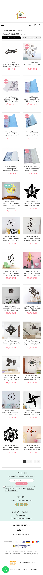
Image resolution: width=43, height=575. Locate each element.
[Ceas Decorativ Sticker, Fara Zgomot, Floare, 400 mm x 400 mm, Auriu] (11, 191)
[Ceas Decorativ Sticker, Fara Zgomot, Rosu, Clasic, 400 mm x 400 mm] (32, 434)
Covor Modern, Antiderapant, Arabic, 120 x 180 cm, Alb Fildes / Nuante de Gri (11, 99)
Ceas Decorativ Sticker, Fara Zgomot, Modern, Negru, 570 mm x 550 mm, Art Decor (32, 413)
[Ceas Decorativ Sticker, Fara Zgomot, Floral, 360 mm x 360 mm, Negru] (32, 191)
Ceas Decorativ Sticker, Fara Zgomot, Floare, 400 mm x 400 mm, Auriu (11, 204)
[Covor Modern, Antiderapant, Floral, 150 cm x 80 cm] (11, 121)
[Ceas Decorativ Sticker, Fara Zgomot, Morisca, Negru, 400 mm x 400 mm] (11, 434)
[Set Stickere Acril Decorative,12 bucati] (32, 51)
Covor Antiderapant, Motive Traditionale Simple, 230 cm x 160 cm (32, 169)
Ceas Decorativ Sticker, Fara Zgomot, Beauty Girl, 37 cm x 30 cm (11, 378)
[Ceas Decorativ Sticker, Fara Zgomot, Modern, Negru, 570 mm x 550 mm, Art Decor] (32, 400)
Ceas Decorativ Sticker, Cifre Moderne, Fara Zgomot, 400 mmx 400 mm (11, 413)
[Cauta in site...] (40, 25)
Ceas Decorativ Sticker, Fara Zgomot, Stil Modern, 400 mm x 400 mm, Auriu (32, 273)
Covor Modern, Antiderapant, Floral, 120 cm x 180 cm (31, 99)
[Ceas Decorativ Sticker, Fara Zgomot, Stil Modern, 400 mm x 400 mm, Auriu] (32, 260)
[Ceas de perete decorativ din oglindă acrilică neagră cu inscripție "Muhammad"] (11, 295)
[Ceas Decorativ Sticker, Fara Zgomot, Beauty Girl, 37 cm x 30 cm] (11, 365)
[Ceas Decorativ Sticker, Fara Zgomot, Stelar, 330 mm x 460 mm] (11, 260)
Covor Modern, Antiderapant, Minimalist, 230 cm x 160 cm (11, 169)
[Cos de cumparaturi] (35, 25)
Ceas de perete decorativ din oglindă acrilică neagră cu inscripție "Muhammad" (11, 308)
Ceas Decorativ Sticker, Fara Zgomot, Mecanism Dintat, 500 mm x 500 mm (32, 308)
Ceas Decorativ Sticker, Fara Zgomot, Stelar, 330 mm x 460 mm (11, 273)
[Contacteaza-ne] (29, 25)
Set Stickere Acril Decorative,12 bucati (32, 63)
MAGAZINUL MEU (21, 525)
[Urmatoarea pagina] (38, 461)
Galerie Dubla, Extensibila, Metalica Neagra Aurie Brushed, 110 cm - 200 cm (11, 64)
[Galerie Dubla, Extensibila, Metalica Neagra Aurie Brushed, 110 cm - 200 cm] (11, 51)
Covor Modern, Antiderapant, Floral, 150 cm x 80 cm (11, 134)
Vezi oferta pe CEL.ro (27, 562)
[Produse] (3, 25)
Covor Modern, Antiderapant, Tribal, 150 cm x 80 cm (31, 134)
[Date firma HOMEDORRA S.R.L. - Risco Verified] (21, 569)
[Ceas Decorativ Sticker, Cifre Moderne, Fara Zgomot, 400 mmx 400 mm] (11, 400)
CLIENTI (21, 530)
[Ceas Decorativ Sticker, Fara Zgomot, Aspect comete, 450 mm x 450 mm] (32, 365)
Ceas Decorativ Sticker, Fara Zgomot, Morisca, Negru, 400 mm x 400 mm (11, 447)
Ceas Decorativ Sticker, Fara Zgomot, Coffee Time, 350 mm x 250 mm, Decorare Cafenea (32, 343)
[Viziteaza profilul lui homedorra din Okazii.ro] (13, 562)
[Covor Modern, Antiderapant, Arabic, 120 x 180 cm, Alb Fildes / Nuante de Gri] (11, 86)
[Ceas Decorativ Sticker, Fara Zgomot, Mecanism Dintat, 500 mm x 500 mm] (32, 295)
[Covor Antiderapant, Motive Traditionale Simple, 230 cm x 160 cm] (32, 156)
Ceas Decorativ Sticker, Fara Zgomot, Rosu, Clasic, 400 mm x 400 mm (32, 447)
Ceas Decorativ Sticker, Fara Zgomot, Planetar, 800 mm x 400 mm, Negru (32, 238)
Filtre (12, 38)
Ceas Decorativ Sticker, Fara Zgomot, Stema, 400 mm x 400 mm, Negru (11, 343)
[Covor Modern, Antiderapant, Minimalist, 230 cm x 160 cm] (11, 156)
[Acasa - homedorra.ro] (21, 15)
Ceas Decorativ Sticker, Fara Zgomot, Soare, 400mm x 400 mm (11, 238)
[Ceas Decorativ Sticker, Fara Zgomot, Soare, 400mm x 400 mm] (11, 225)
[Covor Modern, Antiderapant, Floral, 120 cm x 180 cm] (32, 86)
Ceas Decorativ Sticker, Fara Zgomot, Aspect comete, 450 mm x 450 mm (32, 378)
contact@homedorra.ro (23, 518)
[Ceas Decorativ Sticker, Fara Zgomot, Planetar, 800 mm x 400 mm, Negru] (32, 225)
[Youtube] (21, 504)
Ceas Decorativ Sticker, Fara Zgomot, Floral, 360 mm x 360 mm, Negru (32, 204)
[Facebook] (17, 504)
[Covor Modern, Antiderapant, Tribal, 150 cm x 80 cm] (32, 121)
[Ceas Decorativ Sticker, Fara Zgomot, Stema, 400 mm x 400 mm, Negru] (11, 330)
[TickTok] (26, 504)
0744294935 (22, 515)
